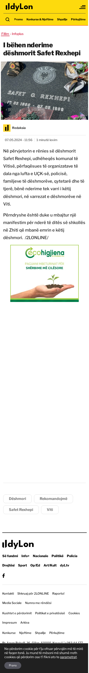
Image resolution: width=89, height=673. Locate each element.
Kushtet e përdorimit (17, 613)
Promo (18, 19)
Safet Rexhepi (21, 509)
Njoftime (25, 633)
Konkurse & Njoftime (39, 19)
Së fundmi (10, 556)
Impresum (9, 622)
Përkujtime (78, 19)
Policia (72, 556)
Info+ (25, 556)
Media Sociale (12, 603)
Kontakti (8, 593)
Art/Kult (50, 565)
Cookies (74, 613)
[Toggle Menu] (83, 7)
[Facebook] (3, 576)
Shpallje (62, 19)
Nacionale (40, 556)
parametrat (68, 657)
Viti (50, 509)
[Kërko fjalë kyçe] (7, 19)
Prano (13, 665)
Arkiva (24, 622)
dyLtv (64, 565)
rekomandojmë (53, 499)
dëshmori (17, 499)
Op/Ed (35, 565)
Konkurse (9, 633)
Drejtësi (8, 565)
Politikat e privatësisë (50, 613)
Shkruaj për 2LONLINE (33, 593)
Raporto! (58, 593)
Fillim (5, 34)
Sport (22, 565)
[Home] (19, 7)
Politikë (57, 556)
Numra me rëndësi (38, 603)
